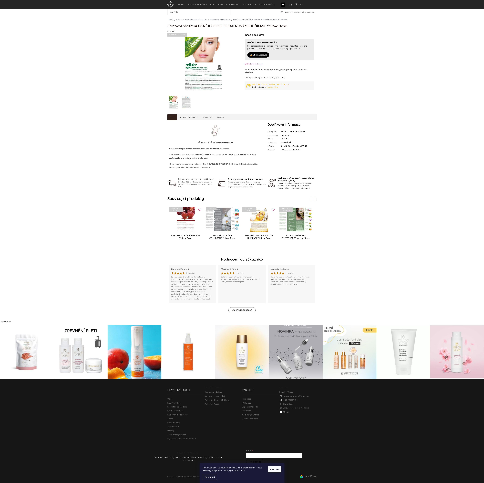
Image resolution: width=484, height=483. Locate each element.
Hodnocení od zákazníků (242, 259)
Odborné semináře (250, 419)
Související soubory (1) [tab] (188, 117)
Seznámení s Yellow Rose (177, 415)
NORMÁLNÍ (286, 142)
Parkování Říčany (212, 404)
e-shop (170, 419)
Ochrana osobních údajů (215, 396)
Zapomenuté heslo (250, 407)
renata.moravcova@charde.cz (296, 396)
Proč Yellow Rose (174, 403)
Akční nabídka (173, 427)
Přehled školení (173, 423)
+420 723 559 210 (290, 400)
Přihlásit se (246, 403)
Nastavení (210, 477)
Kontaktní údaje (286, 392)
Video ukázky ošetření (176, 435)
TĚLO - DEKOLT (293, 150)
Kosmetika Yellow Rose (177, 407)
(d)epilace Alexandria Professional (181, 438)
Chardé (286, 412)
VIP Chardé (246, 411)
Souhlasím (275, 469)
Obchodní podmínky (213, 392)
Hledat (234, 12)
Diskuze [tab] (220, 117)
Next (315, 199)
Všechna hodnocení (242, 309)
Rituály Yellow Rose (175, 411)
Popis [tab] (172, 117)
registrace (283, 46)
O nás (169, 399)
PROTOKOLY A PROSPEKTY (293, 131)
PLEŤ (283, 150)
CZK (300, 4)
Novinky (170, 431)
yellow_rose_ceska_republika (296, 408)
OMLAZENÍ (286, 146)
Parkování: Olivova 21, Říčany (217, 400)
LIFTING (284, 139)
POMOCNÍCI (286, 135)
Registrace (246, 399)
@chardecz (288, 404)
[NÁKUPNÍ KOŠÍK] (312, 4)
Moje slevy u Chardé (250, 415)
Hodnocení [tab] (207, 117)
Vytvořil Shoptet (311, 476)
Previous (312, 199)
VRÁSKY (295, 146)
